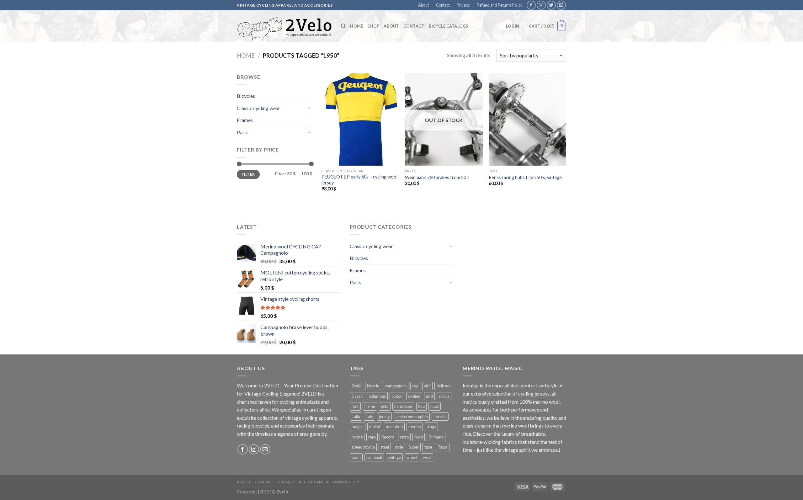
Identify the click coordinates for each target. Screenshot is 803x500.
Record (387, 436)
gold (385, 406)
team (356, 457)
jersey (384, 416)
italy (369, 416)
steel (384, 446)
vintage (394, 457)
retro (404, 436)
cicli (427, 385)
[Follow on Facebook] (531, 5)
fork (355, 406)
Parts (242, 132)
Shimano (436, 436)
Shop (373, 26)
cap (415, 385)
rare (372, 436)
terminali (374, 457)
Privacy (463, 5)
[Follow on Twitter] (551, 5)
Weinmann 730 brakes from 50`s (437, 177)
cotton (396, 396)
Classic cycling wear (258, 108)
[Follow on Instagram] (541, 5)
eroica (444, 396)
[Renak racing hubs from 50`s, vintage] (527, 119)
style (399, 446)
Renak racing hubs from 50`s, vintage (525, 177)
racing (357, 436)
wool (427, 457)
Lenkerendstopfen (412, 416)
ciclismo (443, 385)
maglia (358, 426)
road (418, 436)
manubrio (394, 426)
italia (356, 416)
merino (414, 426)
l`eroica (440, 416)
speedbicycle (363, 446)
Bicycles (246, 96)
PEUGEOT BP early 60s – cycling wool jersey (359, 179)
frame (369, 406)
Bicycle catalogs (449, 26)
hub (421, 406)
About (423, 5)
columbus (377, 396)
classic (357, 396)
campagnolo (396, 385)
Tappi (443, 446)
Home (356, 26)
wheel (412, 457)
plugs (431, 426)
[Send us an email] (561, 5)
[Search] (343, 26)
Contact (443, 5)
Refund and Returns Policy (500, 5)
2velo (356, 385)
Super (414, 446)
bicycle (373, 385)
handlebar (403, 406)
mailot (374, 426)
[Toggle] (309, 108)
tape (428, 446)
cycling (414, 396)
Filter (248, 174)
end (429, 396)
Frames (245, 120)
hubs (434, 406)
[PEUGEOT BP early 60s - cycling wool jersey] (360, 119)
